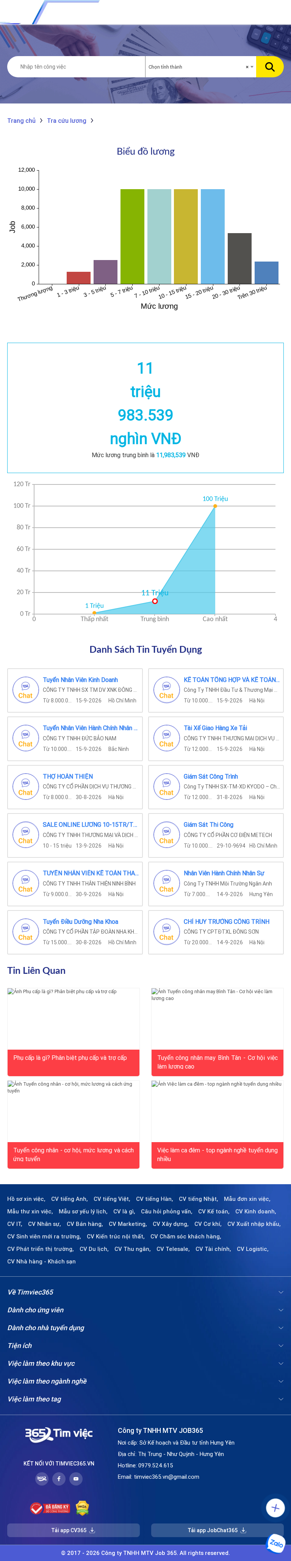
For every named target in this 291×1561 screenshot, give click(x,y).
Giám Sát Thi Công (208, 824)
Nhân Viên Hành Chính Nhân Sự (224, 873)
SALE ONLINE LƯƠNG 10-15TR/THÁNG (91, 824)
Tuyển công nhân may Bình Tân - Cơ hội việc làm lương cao (217, 1061)
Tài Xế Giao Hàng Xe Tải (215, 728)
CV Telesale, (173, 1249)
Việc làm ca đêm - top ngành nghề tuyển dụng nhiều (217, 1153)
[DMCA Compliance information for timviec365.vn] (82, 1508)
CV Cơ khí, (208, 1224)
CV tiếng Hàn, (154, 1199)
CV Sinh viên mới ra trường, (44, 1236)
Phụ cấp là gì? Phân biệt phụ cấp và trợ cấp (70, 1057)
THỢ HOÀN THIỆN (68, 776)
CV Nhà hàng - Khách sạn (41, 1261)
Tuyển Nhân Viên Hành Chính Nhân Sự (91, 728)
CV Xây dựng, (171, 1224)
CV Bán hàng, (85, 1224)
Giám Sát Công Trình (211, 776)
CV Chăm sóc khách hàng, (185, 1236)
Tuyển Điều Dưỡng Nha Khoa (80, 921)
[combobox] (201, 67)
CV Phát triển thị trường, (40, 1249)
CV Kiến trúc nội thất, (116, 1236)
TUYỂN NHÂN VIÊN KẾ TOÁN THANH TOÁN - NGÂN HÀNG (91, 873)
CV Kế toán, (214, 1211)
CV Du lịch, (94, 1249)
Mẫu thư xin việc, (30, 1211)
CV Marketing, (128, 1224)
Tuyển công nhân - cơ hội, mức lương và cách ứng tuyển (73, 1153)
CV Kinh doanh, (255, 1211)
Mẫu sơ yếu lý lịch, (83, 1211)
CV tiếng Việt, (112, 1199)
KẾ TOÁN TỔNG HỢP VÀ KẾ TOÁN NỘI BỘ (232, 680)
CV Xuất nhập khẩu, (254, 1224)
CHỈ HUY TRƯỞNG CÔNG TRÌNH (226, 921)
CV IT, (14, 1224)
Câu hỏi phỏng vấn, (166, 1211)
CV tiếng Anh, (69, 1199)
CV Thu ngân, (132, 1249)
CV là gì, (124, 1211)
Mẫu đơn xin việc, (247, 1199)
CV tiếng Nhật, (198, 1199)
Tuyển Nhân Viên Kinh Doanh (80, 680)
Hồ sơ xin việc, (26, 1199)
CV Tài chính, (213, 1249)
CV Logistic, (253, 1249)
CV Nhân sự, (44, 1224)
